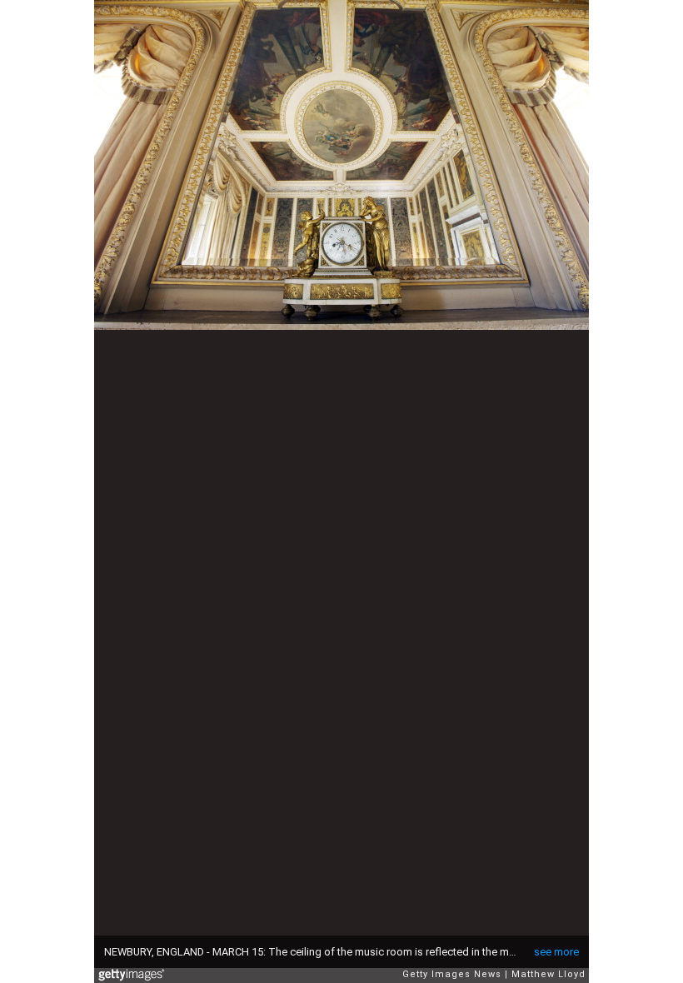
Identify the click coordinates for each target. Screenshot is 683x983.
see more (556, 952)
